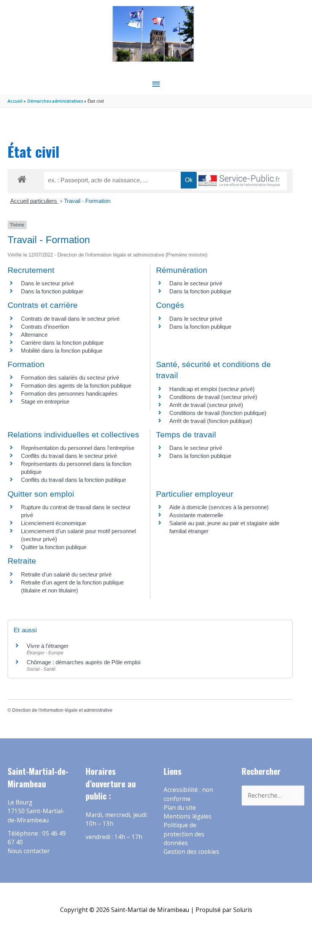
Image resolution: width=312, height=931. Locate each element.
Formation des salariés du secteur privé (70, 377)
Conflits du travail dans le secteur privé (69, 456)
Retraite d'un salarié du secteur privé (66, 574)
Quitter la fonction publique (53, 547)
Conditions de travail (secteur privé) (213, 397)
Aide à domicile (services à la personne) (219, 507)
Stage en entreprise (45, 401)
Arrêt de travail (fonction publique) (210, 421)
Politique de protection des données (184, 834)
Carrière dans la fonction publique (62, 342)
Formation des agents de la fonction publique (76, 385)
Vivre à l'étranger (47, 646)
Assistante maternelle (196, 515)
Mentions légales (188, 816)
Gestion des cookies (191, 851)
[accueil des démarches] (21, 178)
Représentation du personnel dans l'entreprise (77, 448)
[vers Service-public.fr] (239, 181)
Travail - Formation (87, 201)
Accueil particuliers (34, 201)
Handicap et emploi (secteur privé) (212, 389)
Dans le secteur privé (47, 283)
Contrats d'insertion (45, 326)
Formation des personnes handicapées (69, 393)
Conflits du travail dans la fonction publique (73, 480)
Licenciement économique (53, 523)
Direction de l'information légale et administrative (62, 710)
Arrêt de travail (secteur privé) (206, 405)
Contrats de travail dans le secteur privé (70, 318)
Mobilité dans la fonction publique (61, 350)
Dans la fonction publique (52, 291)
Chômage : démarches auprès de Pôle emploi (83, 662)
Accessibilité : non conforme (188, 794)
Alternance (34, 334)
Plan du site (180, 807)
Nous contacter (29, 851)
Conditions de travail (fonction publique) (217, 413)
